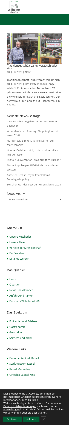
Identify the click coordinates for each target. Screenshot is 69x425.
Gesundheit (16, 332)
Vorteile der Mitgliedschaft (25, 247)
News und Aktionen (21, 290)
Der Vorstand (17, 253)
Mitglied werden (19, 258)
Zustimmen (12, 419)
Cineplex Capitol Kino (22, 374)
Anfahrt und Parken (21, 295)
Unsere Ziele (17, 242)
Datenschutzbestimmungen (19, 406)
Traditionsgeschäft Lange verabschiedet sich (32, 67)
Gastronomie (17, 326)
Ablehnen (31, 419)
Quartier (14, 284)
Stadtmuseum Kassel (22, 363)
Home (13, 279)
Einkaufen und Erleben (23, 321)
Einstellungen (11, 409)
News (28, 72)
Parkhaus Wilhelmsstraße (24, 301)
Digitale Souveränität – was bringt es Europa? (34, 160)
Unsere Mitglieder (20, 236)
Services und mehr (20, 338)
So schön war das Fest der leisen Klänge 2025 (34, 184)
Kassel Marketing (19, 369)
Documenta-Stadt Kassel (24, 358)
